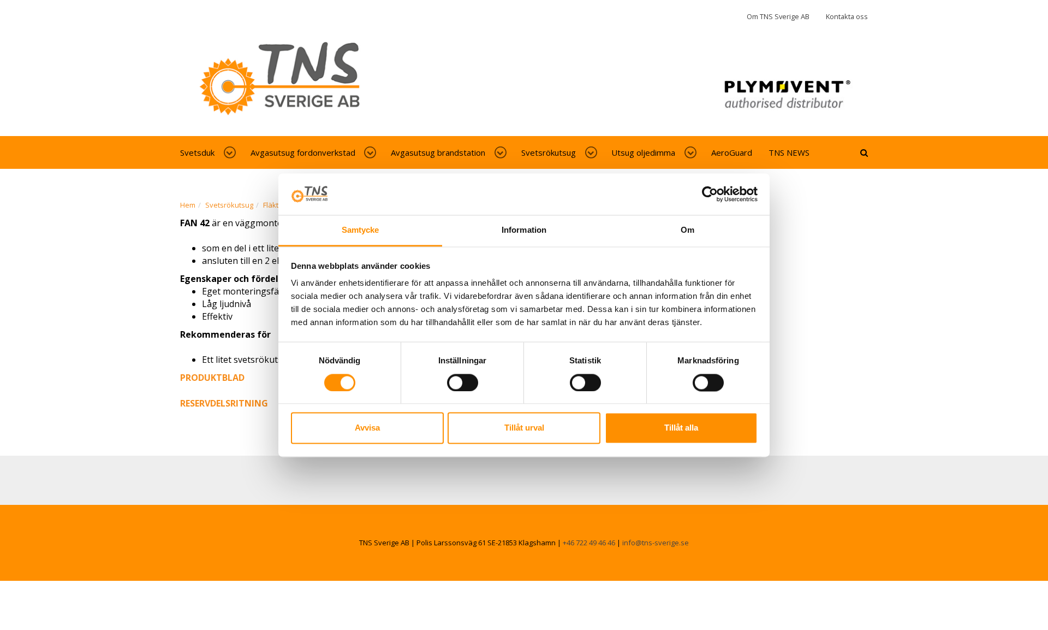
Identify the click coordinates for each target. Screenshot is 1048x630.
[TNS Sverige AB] (524, 84)
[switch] (462, 382)
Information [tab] (524, 230)
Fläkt (270, 205)
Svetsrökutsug (548, 152)
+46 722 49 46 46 (589, 542)
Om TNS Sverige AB (778, 16)
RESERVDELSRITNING (224, 403)
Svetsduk (197, 152)
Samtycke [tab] (360, 230)
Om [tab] (687, 230)
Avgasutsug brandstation (438, 152)
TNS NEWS (789, 152)
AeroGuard (731, 152)
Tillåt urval (524, 428)
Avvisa (367, 428)
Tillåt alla (681, 428)
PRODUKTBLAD (212, 378)
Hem (187, 205)
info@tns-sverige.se (655, 542)
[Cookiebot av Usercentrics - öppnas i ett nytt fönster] (710, 194)
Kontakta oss (847, 16)
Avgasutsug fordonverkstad (303, 152)
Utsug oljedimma (643, 152)
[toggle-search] (864, 152)
